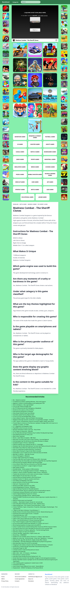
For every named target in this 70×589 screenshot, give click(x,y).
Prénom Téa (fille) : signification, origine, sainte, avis (26, 533)
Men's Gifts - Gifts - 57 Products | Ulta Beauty (25, 553)
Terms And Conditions (20, 576)
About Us (30, 579)
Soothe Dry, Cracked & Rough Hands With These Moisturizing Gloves (31, 546)
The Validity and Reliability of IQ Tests (22, 480)
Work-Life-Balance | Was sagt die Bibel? (23, 405)
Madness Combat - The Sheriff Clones (38, 204)
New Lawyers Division (18, 467)
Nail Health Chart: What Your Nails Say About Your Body (27, 447)
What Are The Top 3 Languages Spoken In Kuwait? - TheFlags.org (29, 471)
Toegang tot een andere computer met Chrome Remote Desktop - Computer (33, 545)
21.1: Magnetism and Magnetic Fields (22, 426)
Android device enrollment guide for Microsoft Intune (27, 477)
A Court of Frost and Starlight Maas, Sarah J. (24, 416)
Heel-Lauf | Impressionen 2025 (21, 484)
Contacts (17, 581)
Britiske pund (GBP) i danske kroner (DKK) (24, 485)
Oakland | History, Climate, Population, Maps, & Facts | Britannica (30, 472)
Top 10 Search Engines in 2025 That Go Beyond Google (27, 522)
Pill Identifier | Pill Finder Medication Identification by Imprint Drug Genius (32, 541)
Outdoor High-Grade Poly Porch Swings (23, 457)
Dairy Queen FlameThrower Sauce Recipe (23, 413)
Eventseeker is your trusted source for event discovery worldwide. (30, 452)
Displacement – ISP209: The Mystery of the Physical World (28, 568)
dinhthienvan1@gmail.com (35, 576)
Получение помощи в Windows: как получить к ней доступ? (29, 492)
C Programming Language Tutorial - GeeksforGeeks (26, 495)
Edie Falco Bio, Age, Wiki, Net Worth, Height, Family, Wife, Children (30, 540)
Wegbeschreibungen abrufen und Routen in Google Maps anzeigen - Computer (33, 419)
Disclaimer (31, 581)
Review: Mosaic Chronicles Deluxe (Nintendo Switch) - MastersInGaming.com (33, 512)
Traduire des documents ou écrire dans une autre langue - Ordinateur (31, 474)
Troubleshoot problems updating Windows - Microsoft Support (29, 401)
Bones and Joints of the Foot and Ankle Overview (25, 482)
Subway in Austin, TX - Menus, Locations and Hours (26, 479)
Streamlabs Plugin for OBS (20, 548)
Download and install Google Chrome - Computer (26, 513)
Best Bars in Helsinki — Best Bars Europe (23, 454)
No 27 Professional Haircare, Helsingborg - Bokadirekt (27, 408)
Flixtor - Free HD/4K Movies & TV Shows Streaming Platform (28, 520)
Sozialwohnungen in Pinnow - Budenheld (23, 443)
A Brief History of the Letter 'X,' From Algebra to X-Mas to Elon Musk (30, 517)
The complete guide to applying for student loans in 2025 (28, 563)
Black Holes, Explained (19, 436)
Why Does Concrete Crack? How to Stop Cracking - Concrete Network (31, 439)
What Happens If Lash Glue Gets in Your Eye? (24, 475)
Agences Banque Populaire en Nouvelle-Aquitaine (26, 489)
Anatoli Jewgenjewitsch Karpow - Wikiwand (24, 487)
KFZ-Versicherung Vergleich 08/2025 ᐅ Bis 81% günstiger (27, 462)
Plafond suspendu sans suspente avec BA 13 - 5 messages (28, 444)
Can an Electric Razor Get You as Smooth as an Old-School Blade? (30, 464)
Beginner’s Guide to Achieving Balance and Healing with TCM (29, 403)
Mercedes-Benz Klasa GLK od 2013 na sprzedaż (25, 543)
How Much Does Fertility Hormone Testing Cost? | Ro (27, 556)
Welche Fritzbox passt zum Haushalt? (22, 500)
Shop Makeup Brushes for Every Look (22, 434)
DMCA (3, 579)
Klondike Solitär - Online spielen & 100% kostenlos (26, 469)
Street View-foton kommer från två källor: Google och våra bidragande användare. (34, 558)
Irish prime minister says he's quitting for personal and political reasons (31, 490)
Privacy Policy (4, 581)
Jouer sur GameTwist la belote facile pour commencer (27, 449)
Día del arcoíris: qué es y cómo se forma (23, 410)
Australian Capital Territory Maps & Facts (23, 415)
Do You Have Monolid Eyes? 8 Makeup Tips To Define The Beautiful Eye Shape (33, 433)
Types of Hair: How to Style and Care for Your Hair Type (27, 518)
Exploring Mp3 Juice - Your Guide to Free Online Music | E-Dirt (29, 505)
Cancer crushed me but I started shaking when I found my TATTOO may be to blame (35, 526)
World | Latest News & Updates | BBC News (24, 438)
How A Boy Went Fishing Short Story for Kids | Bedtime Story (29, 503)
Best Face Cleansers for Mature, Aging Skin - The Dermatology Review (31, 530)
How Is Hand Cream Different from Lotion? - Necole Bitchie (28, 566)
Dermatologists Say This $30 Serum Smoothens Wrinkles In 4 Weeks (30, 441)
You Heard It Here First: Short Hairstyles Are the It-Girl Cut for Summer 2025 (32, 528)
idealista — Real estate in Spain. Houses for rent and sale (27, 502)
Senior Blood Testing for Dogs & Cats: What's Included (27, 451)
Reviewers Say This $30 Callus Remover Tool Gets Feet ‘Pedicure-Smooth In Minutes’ (34, 446)
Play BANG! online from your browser (22, 428)
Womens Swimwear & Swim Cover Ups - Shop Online (26, 429)
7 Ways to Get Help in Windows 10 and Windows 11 (26, 510)
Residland (6, 2)
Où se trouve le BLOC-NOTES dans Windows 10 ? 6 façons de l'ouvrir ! (31, 523)
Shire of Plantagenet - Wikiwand (21, 456)
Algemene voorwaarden (19, 551)
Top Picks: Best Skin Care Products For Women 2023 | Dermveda (29, 459)
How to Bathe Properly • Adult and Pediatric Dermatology (28, 418)
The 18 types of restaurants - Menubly (23, 431)
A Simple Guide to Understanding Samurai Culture (26, 550)
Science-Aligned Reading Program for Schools (25, 494)
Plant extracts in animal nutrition (21, 554)
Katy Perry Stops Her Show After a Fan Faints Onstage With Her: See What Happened (35, 461)
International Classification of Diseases (23, 411)
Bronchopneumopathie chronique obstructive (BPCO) (27, 525)
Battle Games (23, 204)
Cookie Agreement (19, 579)
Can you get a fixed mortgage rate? (22, 406)
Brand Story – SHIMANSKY (20, 535)
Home (3, 576)
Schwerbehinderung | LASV (20, 515)
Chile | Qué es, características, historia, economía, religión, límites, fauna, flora (33, 421)
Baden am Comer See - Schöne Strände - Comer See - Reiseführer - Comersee (33, 538)
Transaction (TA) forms (19, 564)
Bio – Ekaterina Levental (19, 400)
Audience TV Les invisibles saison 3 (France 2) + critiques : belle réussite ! (31, 536)
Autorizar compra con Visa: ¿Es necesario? (24, 531)
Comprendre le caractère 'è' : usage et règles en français (27, 466)
